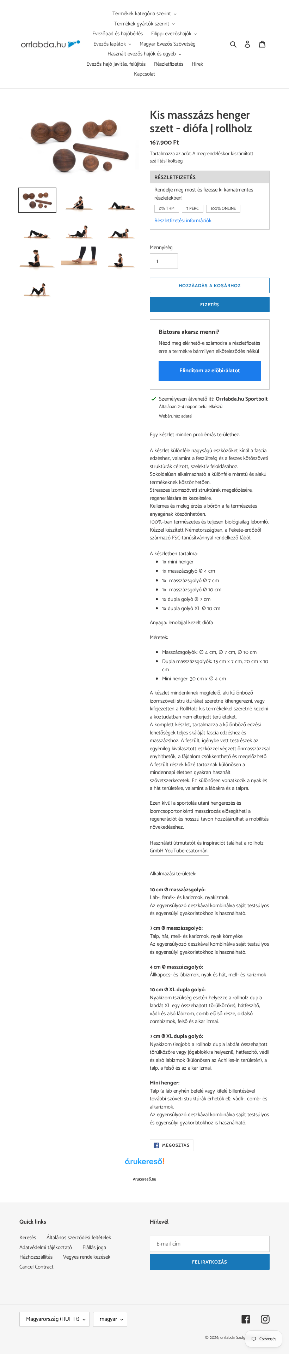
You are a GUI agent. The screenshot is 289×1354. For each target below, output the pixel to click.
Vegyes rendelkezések (86, 1257)
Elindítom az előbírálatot (209, 371)
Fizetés (209, 304)
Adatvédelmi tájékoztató (45, 1247)
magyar (108, 1319)
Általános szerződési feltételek (79, 1237)
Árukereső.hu (144, 1179)
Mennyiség (161, 248)
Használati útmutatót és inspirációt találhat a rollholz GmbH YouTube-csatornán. (207, 847)
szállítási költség (166, 161)
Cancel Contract (36, 1267)
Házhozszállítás (36, 1257)
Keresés (27, 1237)
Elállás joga (94, 1247)
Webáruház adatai (175, 416)
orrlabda (227, 1337)
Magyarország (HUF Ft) (52, 1319)
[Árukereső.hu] (144, 1165)
